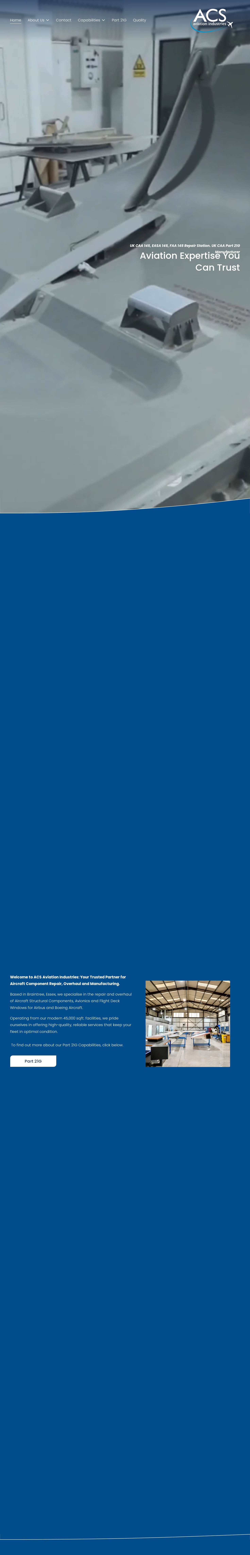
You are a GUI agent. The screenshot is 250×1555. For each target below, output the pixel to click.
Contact (63, 20)
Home (15, 20)
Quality (139, 20)
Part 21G (119, 20)
